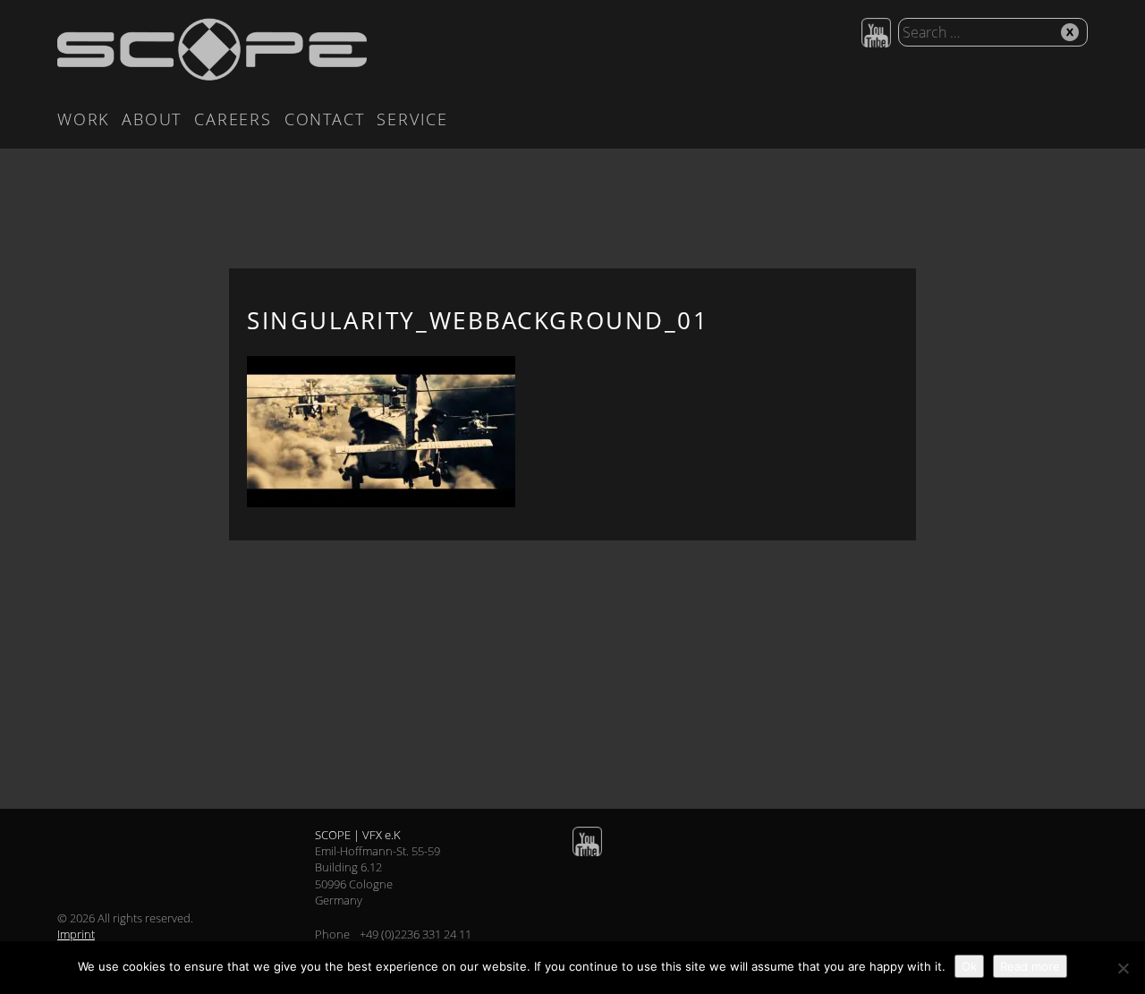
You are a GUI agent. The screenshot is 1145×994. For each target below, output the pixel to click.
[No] (1123, 968)
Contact (324, 119)
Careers (233, 119)
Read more (1030, 966)
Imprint (76, 934)
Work (83, 119)
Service (412, 119)
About (152, 119)
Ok (969, 966)
